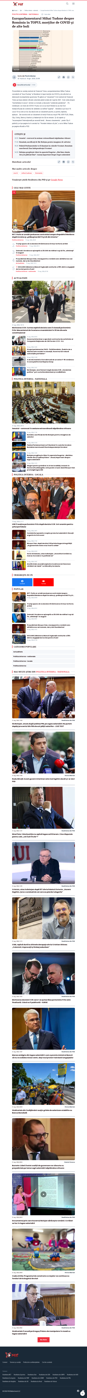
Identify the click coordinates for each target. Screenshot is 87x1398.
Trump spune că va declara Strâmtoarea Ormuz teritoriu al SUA (42, 244)
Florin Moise (30, 76)
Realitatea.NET (7, 1375)
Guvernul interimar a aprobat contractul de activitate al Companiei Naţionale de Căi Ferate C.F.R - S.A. (50, 340)
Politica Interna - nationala (31, 10)
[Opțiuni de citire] (82, 1393)
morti (15, 173)
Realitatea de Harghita (9, 1381)
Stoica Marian (70, 775)
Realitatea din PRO (51, 1378)
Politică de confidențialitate (31, 1362)
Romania (38, 173)
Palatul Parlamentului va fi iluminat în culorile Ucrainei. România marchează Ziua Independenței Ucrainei (45, 147)
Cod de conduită (47, 1362)
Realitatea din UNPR (59, 1375)
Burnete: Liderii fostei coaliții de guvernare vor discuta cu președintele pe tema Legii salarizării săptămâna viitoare (38, 1166)
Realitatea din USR (44, 1375)
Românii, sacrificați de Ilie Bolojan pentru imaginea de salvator (45, 142)
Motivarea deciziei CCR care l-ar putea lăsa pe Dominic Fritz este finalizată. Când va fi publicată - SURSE (41, 1001)
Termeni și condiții (15, 1362)
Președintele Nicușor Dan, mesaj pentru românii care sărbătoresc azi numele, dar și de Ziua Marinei (48, 626)
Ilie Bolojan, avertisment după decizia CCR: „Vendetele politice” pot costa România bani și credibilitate (49, 371)
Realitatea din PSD (68, 720)
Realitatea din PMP (23, 1378)
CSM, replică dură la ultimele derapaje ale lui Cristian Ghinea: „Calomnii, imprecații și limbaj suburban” (39, 945)
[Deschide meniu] (73, 4)
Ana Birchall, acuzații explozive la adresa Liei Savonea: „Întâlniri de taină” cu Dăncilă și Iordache (49, 565)
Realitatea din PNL (65, 1378)
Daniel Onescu (69, 1162)
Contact (5, 1362)
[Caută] (67, 3)
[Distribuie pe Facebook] (64, 77)
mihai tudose (26, 173)
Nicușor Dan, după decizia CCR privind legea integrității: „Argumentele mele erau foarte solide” (49, 544)
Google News (57, 179)
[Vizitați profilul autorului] (14, 77)
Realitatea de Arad (36, 1381)
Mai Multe (43, 1340)
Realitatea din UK (23, 1381)
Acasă (15, 10)
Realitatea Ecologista (9, 1378)
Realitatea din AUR (72, 1375)
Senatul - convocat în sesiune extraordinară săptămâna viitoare (45, 138)
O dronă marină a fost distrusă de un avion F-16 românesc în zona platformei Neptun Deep (50, 361)
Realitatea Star (32, 1375)
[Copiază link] (59, 77)
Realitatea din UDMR (38, 1378)
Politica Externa (17, 240)
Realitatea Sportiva (19, 1375)
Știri (21, 10)
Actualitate (20, 263)
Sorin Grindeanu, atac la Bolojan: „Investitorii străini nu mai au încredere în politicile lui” (49, 555)
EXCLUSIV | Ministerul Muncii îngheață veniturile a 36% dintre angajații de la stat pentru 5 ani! (48, 637)
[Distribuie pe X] (73, 77)
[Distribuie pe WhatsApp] (68, 77)
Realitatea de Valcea (50, 1381)
